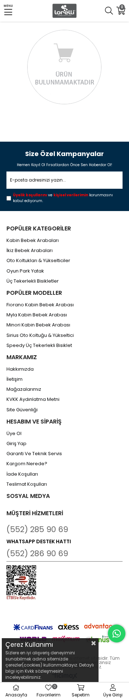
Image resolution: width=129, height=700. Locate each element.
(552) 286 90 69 (37, 553)
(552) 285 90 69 (37, 529)
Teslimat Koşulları (26, 484)
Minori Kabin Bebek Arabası (38, 325)
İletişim (14, 379)
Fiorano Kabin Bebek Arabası (40, 305)
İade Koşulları (22, 474)
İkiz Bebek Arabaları (29, 250)
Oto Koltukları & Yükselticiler (38, 260)
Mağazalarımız (23, 389)
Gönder (112, 180)
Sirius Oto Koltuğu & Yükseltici (40, 335)
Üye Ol (14, 433)
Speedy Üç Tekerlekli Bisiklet (39, 345)
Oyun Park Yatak (25, 271)
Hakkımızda (20, 369)
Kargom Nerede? (26, 464)
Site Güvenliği (22, 410)
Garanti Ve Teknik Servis (34, 453)
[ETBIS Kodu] (21, 582)
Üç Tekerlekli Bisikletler (32, 281)
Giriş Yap (16, 443)
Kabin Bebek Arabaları (32, 240)
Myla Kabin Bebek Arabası (36, 315)
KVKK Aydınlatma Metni (32, 399)
